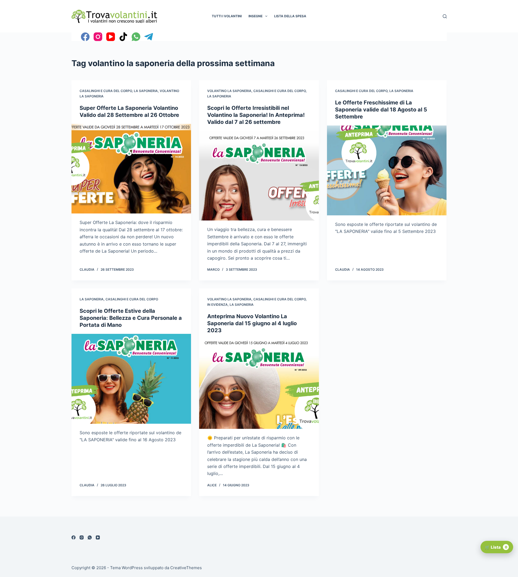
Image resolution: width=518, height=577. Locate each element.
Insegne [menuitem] (255, 16)
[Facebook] (85, 36)
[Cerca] (445, 16)
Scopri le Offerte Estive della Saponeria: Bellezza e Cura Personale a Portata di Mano (131, 318)
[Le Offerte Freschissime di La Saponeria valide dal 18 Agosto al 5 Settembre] (387, 170)
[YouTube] (110, 36)
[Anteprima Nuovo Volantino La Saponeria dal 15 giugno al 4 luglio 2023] (259, 384)
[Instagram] (98, 36)
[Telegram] (148, 36)
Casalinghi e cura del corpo (106, 91)
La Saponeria (146, 91)
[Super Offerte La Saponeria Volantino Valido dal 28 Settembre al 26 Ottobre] (131, 169)
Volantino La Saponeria (229, 91)
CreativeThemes (186, 567)
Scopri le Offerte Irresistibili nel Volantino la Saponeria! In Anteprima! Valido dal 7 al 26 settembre (256, 115)
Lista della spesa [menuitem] (290, 16)
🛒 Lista (496, 547)
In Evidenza (217, 305)
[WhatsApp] (136, 36)
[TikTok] (123, 36)
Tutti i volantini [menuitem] (227, 16)
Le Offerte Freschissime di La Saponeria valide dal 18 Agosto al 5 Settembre (381, 109)
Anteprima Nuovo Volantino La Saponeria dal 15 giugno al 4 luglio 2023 (252, 323)
